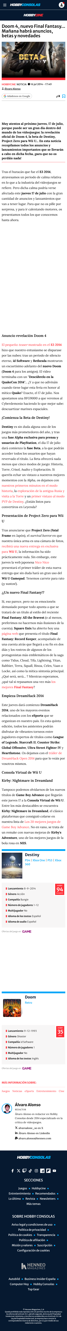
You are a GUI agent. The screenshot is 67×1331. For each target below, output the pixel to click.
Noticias (17, 1091)
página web (10, 634)
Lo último (15, 1199)
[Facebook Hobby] (12, 1171)
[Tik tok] (30, 1171)
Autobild (14, 1279)
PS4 (27, 860)
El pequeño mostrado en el (32, 345)
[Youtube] (54, 1171)
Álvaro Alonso (12, 88)
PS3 (49, 860)
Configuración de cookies (33, 1250)
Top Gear (33, 1289)
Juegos (6, 1091)
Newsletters (47, 1199)
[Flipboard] (48, 1171)
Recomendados (45, 1193)
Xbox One (39, 860)
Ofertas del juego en (11, 931)
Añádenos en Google (18, 96)
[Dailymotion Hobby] (42, 1171)
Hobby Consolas (43, 1284)
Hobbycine (31, 15)
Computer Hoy (19, 1284)
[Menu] (4, 5)
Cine (61, 1091)
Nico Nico (42, 562)
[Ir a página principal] (24, 5)
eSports (29, 1091)
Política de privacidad (32, 1230)
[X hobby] (18, 1171)
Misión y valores (22, 1245)
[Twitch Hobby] (24, 1171)
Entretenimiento (46, 1091)
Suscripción (44, 1245)
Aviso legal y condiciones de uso (32, 1224)
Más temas (33, 1204)
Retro (28, 1003)
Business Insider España (40, 1279)
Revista (30, 1199)
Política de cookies (20, 1235)
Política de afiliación (32, 1240)
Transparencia (46, 1235)
